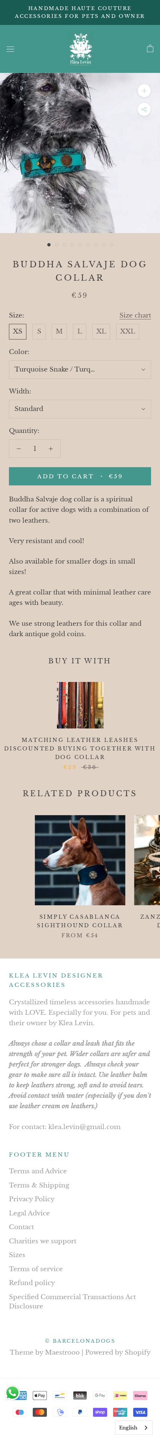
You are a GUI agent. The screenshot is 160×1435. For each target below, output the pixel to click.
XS (17, 331)
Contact (21, 1227)
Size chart (135, 315)
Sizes (17, 1255)
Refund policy (32, 1283)
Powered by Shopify (118, 1352)
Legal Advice (29, 1213)
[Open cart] (150, 48)
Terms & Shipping (39, 1185)
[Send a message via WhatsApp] (12, 1392)
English (128, 1428)
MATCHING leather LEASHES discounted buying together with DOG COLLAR (80, 748)
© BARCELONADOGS (80, 1341)
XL (101, 331)
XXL (127, 331)
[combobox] (134, 1427)
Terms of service (36, 1269)
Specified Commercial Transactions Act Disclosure (72, 1302)
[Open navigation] (10, 49)
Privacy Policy (32, 1199)
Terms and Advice (38, 1171)
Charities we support (42, 1241)
